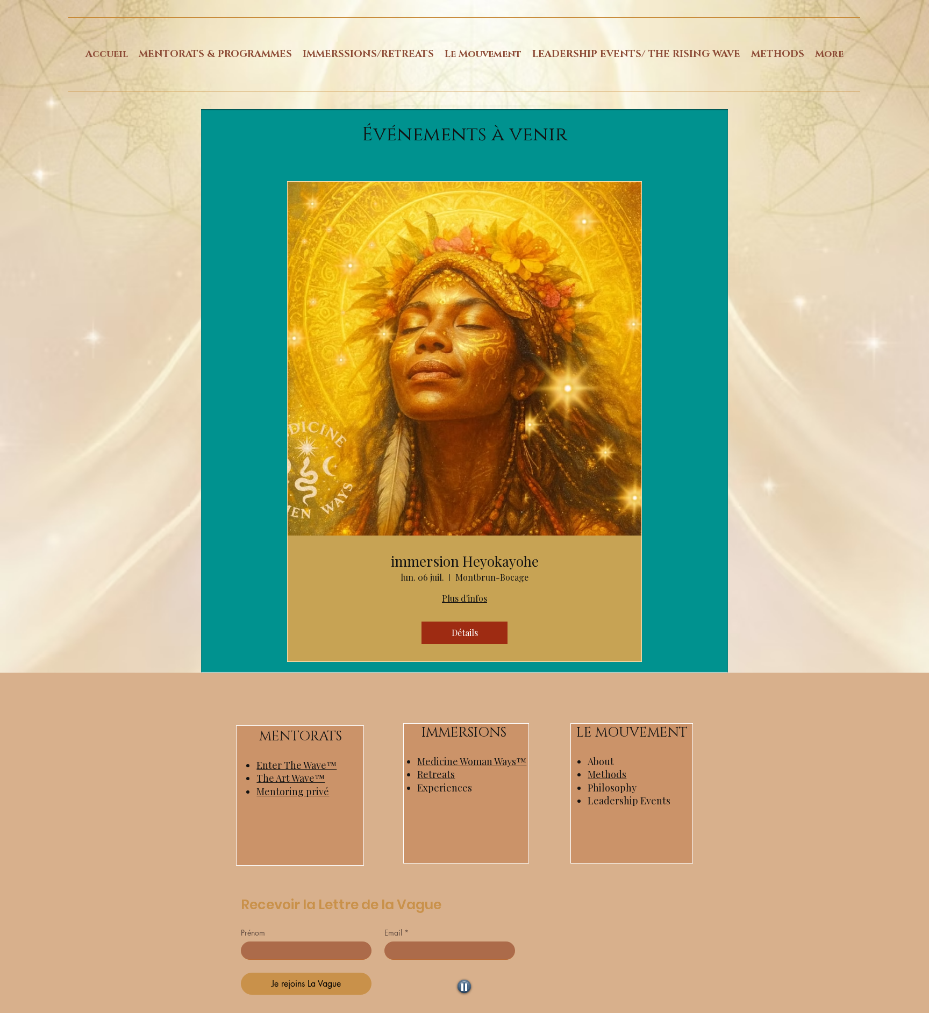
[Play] (464, 986)
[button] (215, 54)
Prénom (253, 932)
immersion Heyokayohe (465, 561)
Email (396, 932)
